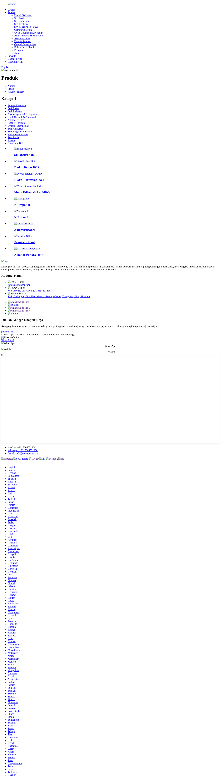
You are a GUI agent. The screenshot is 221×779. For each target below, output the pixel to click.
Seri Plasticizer (21, 24)
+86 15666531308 (17, 290)
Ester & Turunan (22, 41)
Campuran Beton (23, 29)
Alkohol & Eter (22, 38)
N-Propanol (22, 204)
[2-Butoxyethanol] (23, 223)
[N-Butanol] (21, 211)
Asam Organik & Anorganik (28, 35)
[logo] (4, 261)
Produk (11, 12)
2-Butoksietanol (24, 229)
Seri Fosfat (19, 18)
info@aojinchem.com (19, 284)
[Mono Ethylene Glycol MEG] (29, 186)
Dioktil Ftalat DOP (26, 167)
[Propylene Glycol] (23, 236)
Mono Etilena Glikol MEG (32, 192)
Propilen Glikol (24, 242)
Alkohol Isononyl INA (29, 254)
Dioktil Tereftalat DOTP (30, 179)
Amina (17, 53)
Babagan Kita (15, 58)
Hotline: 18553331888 (38, 290)
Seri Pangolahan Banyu (26, 26)
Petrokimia (19, 50)
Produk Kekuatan (23, 15)
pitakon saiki (7, 331)
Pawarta (12, 56)
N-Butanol (21, 217)
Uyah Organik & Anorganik (28, 32)
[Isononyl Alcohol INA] (27, 248)
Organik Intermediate (25, 44)
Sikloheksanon (24, 154)
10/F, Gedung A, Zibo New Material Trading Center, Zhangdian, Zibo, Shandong (49, 296)
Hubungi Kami (15, 61)
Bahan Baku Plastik (24, 47)
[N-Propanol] (21, 198)
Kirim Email (7, 340)
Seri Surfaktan (21, 21)
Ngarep (11, 9)
